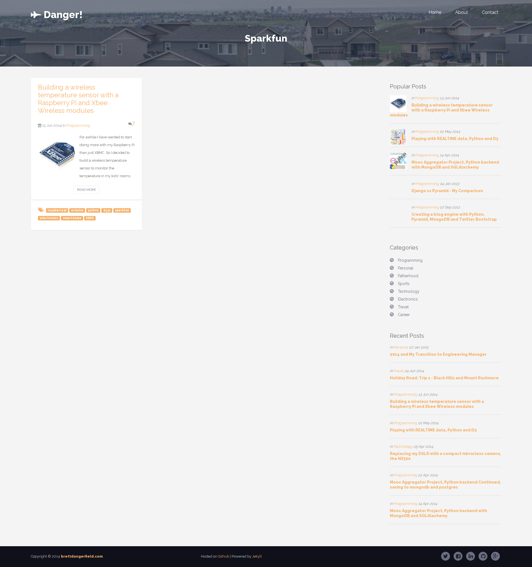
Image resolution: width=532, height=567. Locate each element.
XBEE (90, 218)
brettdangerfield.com (82, 556)
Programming (78, 125)
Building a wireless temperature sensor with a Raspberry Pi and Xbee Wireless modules (78, 99)
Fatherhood (408, 276)
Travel (403, 307)
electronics (49, 218)
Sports (404, 283)
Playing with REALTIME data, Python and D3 (454, 138)
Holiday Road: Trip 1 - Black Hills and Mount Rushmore (444, 378)
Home (435, 12)
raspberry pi (57, 210)
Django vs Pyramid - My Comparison (447, 191)
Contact (490, 12)
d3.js (107, 210)
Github (223, 556)
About (461, 12)
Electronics (408, 299)
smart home (72, 218)
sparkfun (122, 210)
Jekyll (257, 556)
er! (63, 13)
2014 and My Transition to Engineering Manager (438, 354)
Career (404, 314)
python (93, 210)
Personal (405, 268)
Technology (409, 291)
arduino (77, 210)
